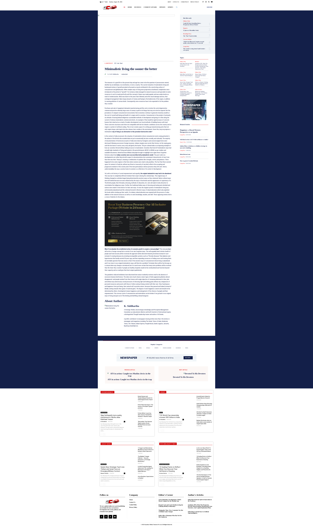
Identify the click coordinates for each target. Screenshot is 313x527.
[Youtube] (211, 1)
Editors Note (186, 21)
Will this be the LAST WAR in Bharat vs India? (194, 139)
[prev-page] (102, 434)
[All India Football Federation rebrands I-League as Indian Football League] (191, 413)
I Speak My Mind (200, 53)
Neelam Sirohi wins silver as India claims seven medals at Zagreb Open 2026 (204, 422)
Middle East (201, 57)
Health (193, 53)
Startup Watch (196, 66)
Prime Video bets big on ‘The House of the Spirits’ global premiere (145, 406)
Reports (185, 28)
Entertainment (195, 48)
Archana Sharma (163, 473)
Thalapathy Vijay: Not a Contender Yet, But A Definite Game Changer (171, 511)
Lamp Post (109, 63)
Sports (201, 64)
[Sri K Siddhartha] (106, 74)
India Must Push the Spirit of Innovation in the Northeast (200, 500)
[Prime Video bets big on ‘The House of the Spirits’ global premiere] (133, 406)
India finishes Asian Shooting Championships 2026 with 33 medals (204, 405)
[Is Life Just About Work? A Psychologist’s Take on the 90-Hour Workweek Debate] (191, 449)
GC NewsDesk (104, 421)
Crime (197, 45)
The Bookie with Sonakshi (190, 67)
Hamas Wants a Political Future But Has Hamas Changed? (200, 76)
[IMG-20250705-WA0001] (138, 223)
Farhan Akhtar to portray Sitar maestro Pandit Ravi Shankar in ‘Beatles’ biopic (145, 415)
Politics (198, 59)
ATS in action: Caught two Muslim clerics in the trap (130, 379)
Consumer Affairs (190, 45)
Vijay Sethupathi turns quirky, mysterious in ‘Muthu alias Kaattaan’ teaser (111, 417)
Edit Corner (187, 47)
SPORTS (162, 392)
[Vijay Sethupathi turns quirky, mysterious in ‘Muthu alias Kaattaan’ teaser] (113, 404)
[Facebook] (202, 1)
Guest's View (186, 53)
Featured (197, 50)
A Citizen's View (196, 42)
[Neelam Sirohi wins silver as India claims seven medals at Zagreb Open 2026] (191, 422)
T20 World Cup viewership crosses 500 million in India (169, 416)
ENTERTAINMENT (107, 392)
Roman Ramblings (195, 62)
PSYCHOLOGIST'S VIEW (168, 444)
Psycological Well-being (197, 60)
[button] (176, 7)
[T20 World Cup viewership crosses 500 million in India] (171, 404)
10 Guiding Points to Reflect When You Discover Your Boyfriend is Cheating (204, 458)
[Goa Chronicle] (110, 7)
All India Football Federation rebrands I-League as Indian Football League (204, 413)
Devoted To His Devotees (183, 377)
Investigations (185, 57)
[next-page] (104, 434)
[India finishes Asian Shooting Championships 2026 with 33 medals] (191, 405)
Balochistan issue (185, 154)
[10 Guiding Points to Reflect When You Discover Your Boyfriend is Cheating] (191, 458)
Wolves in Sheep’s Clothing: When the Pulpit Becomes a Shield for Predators (201, 84)
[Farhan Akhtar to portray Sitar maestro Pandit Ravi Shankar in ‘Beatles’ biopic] (133, 414)
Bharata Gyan (190, 44)
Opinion (193, 59)
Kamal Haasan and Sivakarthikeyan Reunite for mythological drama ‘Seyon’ (145, 398)
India (191, 54)
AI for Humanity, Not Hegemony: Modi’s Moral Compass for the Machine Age (170, 500)
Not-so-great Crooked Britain (189, 161)
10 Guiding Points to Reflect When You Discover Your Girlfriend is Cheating (169, 469)
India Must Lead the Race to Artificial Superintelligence (186, 75)
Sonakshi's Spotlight (195, 63)
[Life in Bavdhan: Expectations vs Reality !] (133, 478)
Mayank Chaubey (104, 473)
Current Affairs (187, 39)
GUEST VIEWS (106, 444)
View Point (201, 67)
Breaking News (187, 33)
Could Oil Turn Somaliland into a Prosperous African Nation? (192, 24)
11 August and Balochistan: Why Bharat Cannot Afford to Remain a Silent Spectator (145, 449)
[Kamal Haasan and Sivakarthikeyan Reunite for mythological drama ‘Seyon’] (133, 398)
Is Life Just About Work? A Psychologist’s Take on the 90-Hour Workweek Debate (204, 449)
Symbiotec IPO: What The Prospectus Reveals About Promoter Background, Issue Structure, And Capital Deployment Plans (200, 506)
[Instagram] (205, 1)
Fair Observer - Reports (187, 50)
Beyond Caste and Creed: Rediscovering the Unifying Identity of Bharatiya (171, 505)
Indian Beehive (190, 56)
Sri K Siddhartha (114, 74)
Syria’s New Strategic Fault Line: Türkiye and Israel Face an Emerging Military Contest (186, 84)
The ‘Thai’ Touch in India (190, 36)
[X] (208, 1)
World (193, 69)
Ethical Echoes (198, 89)
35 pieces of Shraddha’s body (191, 30)
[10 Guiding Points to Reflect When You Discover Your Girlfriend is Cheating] (171, 456)
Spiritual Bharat (193, 64)
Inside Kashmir (198, 56)
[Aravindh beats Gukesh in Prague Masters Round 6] (191, 398)
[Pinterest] (147, 74)
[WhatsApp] (150, 74)
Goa (185, 51)
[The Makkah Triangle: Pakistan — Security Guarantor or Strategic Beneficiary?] (133, 458)
